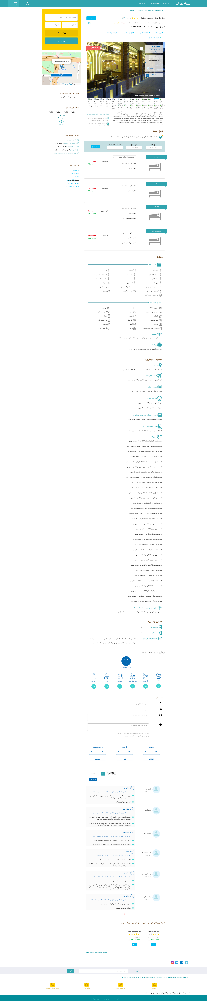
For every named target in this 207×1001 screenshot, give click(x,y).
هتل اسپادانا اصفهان (153, 931)
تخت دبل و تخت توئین (73, 183)
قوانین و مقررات (111, 32)
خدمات (154, 988)
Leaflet (62, 84)
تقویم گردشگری (167, 977)
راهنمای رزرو (120, 988)
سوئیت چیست (75, 173)
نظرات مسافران (154, 37)
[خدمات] (154, 984)
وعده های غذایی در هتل (73, 180)
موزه (174, 977)
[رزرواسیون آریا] (40, 3)
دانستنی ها (125, 977)
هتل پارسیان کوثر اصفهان (134, 931)
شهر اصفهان (150, 10)
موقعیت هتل (128, 32)
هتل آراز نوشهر (165, 993)
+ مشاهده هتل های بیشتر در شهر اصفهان (97, 952)
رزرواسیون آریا (183, 3)
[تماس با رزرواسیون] (52, 984)
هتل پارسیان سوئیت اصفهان (138, 10)
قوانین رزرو (86, 988)
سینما (160, 977)
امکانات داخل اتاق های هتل (72, 186)
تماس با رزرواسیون (52, 988)
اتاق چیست (76, 170)
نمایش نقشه (123, 23)
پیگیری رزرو (142, 3)
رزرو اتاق (159, 32)
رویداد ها (136, 977)
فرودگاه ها (143, 977)
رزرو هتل (166, 3)
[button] (93, 84)
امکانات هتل (144, 32)
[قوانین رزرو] (86, 984)
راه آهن (130, 977)
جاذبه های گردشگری (182, 977)
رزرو (154, 944)
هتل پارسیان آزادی (175, 993)
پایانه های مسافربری (152, 977)
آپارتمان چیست (75, 176)
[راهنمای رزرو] (120, 984)
